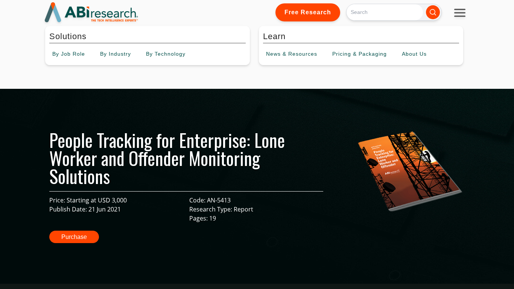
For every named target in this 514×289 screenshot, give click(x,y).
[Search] (433, 12)
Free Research (307, 12)
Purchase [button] (74, 237)
